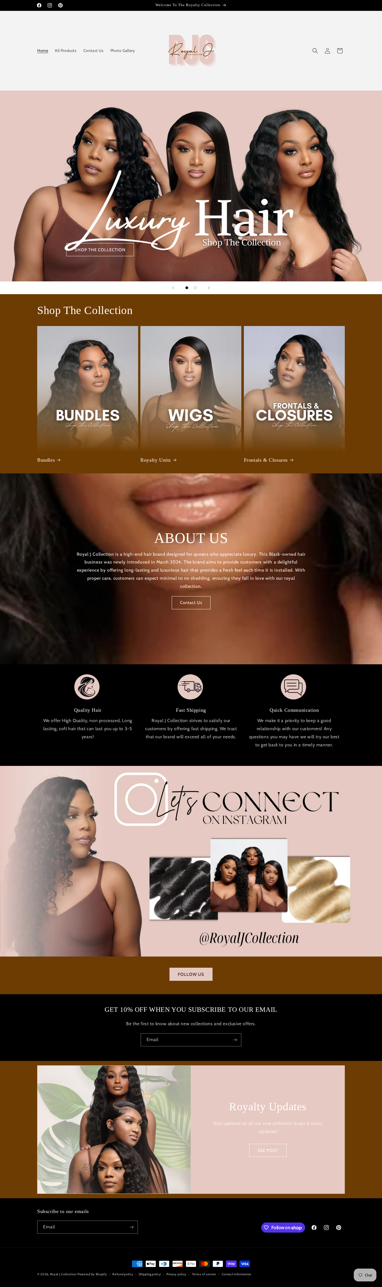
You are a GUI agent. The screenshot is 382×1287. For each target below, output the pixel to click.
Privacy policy (176, 1274)
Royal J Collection (63, 1274)
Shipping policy (150, 1274)
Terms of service (204, 1274)
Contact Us (191, 602)
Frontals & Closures (266, 460)
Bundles (46, 460)
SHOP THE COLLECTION (100, 249)
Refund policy (122, 1274)
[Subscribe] (235, 1039)
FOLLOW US (191, 974)
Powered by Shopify (92, 1274)
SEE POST (268, 1150)
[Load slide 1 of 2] (187, 288)
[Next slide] (209, 288)
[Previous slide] (173, 288)
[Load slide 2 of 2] (195, 288)
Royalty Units (155, 460)
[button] (315, 51)
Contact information (236, 1274)
